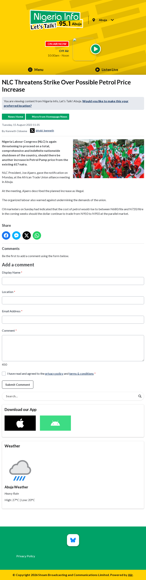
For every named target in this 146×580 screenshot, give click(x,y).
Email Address (12, 311)
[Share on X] (26, 235)
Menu (38, 70)
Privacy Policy (25, 556)
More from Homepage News (49, 116)
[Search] (140, 396)
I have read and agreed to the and (51, 373)
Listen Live (110, 70)
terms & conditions (81, 373)
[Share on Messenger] (16, 235)
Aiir (130, 575)
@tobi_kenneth (45, 130)
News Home (15, 116)
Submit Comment (17, 384)
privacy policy (54, 373)
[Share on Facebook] (6, 235)
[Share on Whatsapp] (37, 235)
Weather (12, 446)
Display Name (12, 272)
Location (8, 292)
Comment (9, 330)
